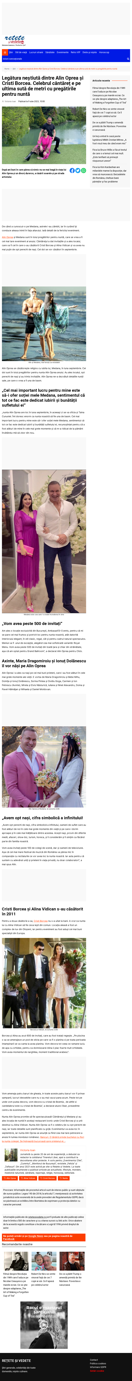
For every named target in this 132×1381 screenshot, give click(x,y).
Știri (11, 52)
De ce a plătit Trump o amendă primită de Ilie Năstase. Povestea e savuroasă (109, 126)
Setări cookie (97, 1371)
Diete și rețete (90, 52)
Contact (94, 1360)
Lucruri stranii (36, 52)
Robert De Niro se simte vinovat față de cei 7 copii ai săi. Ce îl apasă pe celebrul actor (108, 113)
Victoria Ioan (10, 101)
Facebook (8, 1238)
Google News (35, 1236)
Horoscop (104, 52)
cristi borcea (49, 1178)
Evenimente (63, 52)
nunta (65, 1178)
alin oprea (11, 1178)
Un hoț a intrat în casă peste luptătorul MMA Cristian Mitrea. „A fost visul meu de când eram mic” (109, 140)
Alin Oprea (7, 237)
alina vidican (29, 1178)
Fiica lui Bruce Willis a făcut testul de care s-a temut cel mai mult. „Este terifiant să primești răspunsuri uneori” (110, 155)
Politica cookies (98, 1363)
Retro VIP (75, 52)
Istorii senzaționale (12, 59)
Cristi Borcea (41, 921)
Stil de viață (21, 52)
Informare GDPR (98, 1367)
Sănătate (50, 52)
